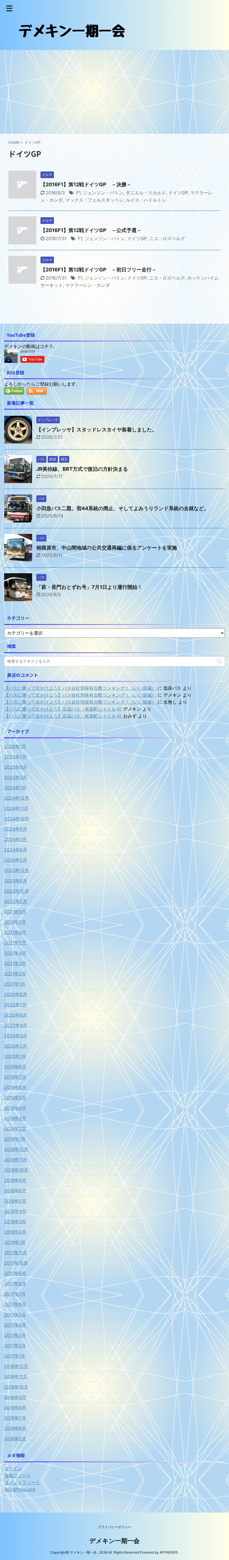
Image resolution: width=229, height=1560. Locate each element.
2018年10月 (16, 1170)
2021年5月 (15, 942)
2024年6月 (15, 849)
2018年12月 (16, 1149)
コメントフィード (22, 1482)
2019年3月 (15, 1118)
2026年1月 (15, 746)
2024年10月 (16, 818)
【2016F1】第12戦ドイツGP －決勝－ (86, 184)
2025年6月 (15, 767)
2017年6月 (15, 1304)
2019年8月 (15, 1066)
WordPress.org (19, 1489)
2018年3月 (15, 1221)
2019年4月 (15, 1108)
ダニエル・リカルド (146, 192)
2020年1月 (15, 1056)
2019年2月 (15, 1128)
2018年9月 (15, 1180)
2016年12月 (16, 1366)
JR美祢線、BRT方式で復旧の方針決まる (82, 469)
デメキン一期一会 (114, 1540)
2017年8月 (15, 1283)
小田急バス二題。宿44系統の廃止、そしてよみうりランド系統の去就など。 (122, 508)
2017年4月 (15, 1325)
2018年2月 (15, 1232)
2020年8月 (15, 994)
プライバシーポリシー (114, 1527)
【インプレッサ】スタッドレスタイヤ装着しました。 (96, 430)
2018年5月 (15, 1201)
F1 (78, 192)
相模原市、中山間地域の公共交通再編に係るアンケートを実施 (106, 548)
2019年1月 (14, 1139)
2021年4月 (15, 953)
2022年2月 (15, 901)
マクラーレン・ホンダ (87, 285)
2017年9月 (15, 1273)
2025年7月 (15, 756)
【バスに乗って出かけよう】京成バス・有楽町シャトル (60, 709)
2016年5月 (15, 1438)
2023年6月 (15, 880)
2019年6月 (15, 1087)
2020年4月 (15, 1025)
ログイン (13, 1468)
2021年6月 (15, 932)
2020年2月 (15, 1046)
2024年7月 (15, 839)
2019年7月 (15, 1077)
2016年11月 (15, 1376)
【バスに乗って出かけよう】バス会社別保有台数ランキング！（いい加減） (80, 688)
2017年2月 (15, 1345)
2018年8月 (15, 1190)
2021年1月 (14, 984)
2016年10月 (16, 1387)
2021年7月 (15, 922)
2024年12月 (16, 798)
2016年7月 (15, 1418)
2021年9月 (15, 911)
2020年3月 (15, 1035)
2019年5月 (15, 1097)
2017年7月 (15, 1294)
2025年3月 (15, 777)
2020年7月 (15, 1004)
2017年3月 (15, 1335)
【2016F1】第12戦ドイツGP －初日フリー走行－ (98, 270)
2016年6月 (15, 1428)
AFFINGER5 (168, 1552)
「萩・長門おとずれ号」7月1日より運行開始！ (89, 587)
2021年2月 (15, 973)
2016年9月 (15, 1397)
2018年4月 (15, 1211)
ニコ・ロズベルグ (167, 238)
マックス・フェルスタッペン (94, 200)
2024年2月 (15, 860)
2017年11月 (15, 1252)
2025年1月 (15, 787)
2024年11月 (16, 808)
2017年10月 (16, 1263)
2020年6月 (15, 1015)
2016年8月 (15, 1407)
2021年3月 (15, 963)
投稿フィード (17, 1475)
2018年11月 (15, 1159)
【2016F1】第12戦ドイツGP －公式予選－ (91, 230)
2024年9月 (15, 829)
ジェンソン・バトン (103, 192)
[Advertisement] (114, 92)
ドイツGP (178, 192)
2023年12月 (16, 870)
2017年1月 (14, 1356)
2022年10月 (16, 891)
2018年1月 (14, 1242)
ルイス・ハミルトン (146, 200)
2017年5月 (15, 1314)
